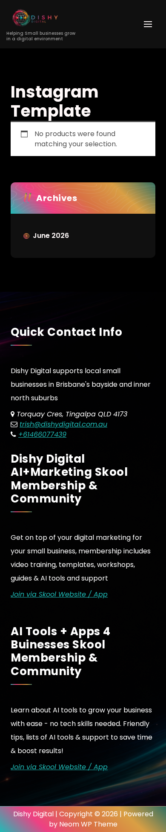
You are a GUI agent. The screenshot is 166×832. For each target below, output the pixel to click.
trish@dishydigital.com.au (63, 424)
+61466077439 (42, 434)
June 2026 (51, 235)
